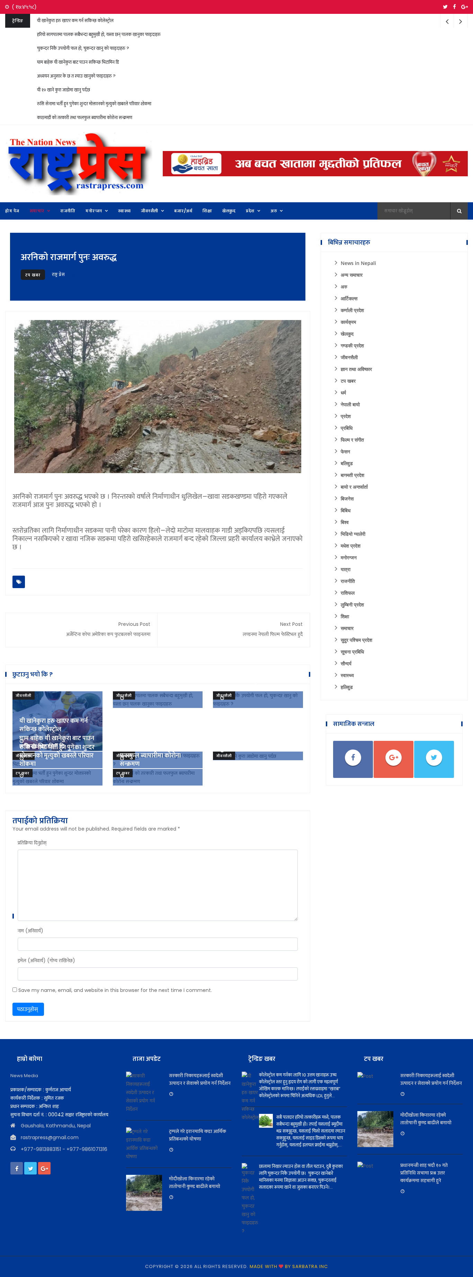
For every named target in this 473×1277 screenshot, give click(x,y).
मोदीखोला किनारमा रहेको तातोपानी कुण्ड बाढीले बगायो (194, 1182)
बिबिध (345, 510)
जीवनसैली (24, 695)
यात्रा (345, 569)
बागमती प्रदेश (352, 475)
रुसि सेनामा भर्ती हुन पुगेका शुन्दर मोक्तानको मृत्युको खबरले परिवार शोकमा (94, 103)
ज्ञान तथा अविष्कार (356, 369)
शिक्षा (345, 616)
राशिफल (348, 592)
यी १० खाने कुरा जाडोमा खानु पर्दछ (63, 90)
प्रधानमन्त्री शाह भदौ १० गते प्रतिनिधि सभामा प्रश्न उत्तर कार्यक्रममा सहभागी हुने (424, 1173)
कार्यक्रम (348, 322)
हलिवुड (347, 687)
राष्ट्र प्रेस (58, 274)
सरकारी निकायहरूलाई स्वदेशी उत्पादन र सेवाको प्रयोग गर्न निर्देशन (200, 1079)
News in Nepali (358, 263)
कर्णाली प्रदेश (352, 310)
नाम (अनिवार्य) (30, 930)
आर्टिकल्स (349, 298)
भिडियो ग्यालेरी (353, 534)
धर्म (343, 392)
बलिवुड (347, 463)
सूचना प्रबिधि (352, 651)
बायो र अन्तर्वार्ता (354, 487)
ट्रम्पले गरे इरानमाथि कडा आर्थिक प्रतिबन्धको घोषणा (197, 1135)
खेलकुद (347, 333)
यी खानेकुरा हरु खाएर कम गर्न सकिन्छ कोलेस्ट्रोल (75, 20)
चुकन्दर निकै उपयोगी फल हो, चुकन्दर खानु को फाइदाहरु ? (83, 48)
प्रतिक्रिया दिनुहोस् (32, 842)
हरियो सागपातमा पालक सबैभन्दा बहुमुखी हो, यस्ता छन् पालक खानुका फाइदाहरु (99, 34)
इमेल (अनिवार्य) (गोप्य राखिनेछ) (46, 960)
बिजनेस (347, 498)
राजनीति (348, 581)
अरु (344, 286)
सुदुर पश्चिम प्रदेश (356, 640)
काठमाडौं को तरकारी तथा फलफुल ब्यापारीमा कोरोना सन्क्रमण (84, 117)
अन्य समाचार (352, 275)
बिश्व (345, 522)
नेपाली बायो (350, 404)
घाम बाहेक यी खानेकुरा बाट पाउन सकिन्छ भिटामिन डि (78, 62)
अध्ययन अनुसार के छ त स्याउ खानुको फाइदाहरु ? (76, 76)
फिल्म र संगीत (352, 439)
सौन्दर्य (346, 663)
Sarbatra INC (310, 1266)
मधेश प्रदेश (350, 545)
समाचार (347, 628)
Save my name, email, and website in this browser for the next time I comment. (115, 990)
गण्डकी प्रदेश (352, 345)
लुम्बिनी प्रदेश (352, 604)
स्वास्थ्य (347, 675)
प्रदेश (346, 416)
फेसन (345, 451)
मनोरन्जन (349, 557)
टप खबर (33, 275)
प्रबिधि (346, 428)
